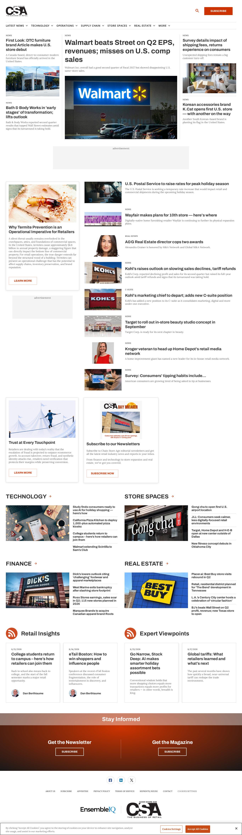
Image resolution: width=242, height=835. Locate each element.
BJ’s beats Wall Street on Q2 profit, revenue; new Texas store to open (213, 610)
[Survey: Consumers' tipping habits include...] (103, 379)
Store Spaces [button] (117, 25)
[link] (110, 780)
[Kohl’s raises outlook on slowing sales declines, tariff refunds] (103, 272)
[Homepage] (17, 11)
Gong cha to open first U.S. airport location (209, 508)
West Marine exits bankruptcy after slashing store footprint (92, 589)
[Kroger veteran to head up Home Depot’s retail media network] (103, 353)
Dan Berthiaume (33, 693)
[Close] (236, 828)
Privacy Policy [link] (102, 791)
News (128, 209)
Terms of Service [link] (124, 791)
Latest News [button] (15, 25)
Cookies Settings (187, 791)
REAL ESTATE (131, 236)
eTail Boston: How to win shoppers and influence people (88, 659)
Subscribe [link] (66, 791)
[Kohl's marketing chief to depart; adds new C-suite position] (103, 299)
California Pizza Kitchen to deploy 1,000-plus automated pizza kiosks (95, 523)
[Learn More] (42, 203)
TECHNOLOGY (26, 496)
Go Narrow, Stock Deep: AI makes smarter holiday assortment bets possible (146, 663)
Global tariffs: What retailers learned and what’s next (206, 659)
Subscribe (218, 11)
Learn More (23, 280)
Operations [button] (65, 25)
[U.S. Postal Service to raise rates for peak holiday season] (103, 192)
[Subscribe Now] (121, 419)
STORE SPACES (147, 496)
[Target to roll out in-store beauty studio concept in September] (103, 326)
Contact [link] (167, 791)
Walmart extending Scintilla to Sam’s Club (92, 548)
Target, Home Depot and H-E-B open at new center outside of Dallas (212, 533)
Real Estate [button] (142, 25)
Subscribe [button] (70, 751)
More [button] (163, 25)
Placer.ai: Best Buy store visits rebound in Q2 (212, 576)
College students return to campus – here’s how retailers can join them (95, 536)
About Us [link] (50, 791)
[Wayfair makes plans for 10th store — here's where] (103, 219)
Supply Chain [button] (90, 25)
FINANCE (19, 564)
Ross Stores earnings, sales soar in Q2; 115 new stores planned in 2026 (95, 600)
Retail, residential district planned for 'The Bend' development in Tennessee (214, 587)
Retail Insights (40, 633)
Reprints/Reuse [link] (149, 791)
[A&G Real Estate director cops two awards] (103, 246)
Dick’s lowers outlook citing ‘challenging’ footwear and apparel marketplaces (91, 577)
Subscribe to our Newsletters (113, 444)
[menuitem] (18, 25)
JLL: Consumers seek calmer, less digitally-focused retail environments (211, 520)
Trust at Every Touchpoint (32, 442)
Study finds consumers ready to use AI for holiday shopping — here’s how (94, 510)
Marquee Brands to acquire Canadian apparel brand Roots (93, 612)
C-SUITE (129, 289)
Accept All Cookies (197, 829)
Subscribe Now (102, 473)
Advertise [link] (82, 791)
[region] (121, 829)
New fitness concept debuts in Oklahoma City (212, 545)
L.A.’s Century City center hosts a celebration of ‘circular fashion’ (214, 599)
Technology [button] (40, 25)
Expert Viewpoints (164, 633)
